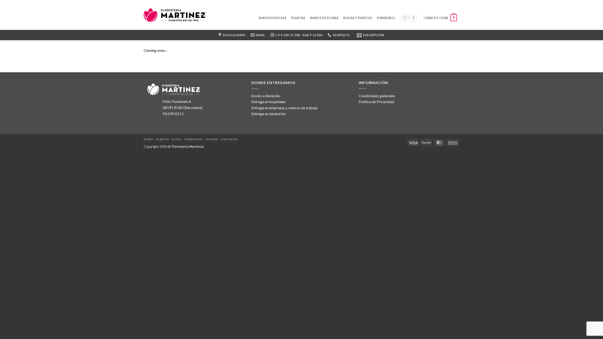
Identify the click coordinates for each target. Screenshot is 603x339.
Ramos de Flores (324, 18)
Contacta (229, 139)
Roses (148, 139)
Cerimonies (193, 139)
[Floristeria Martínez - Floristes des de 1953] (175, 15)
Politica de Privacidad (376, 101)
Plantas (298, 18)
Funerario (386, 18)
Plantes (162, 139)
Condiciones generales (377, 95)
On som (212, 139)
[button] (405, 18)
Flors (176, 139)
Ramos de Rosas (273, 18)
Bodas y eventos (357, 18)
